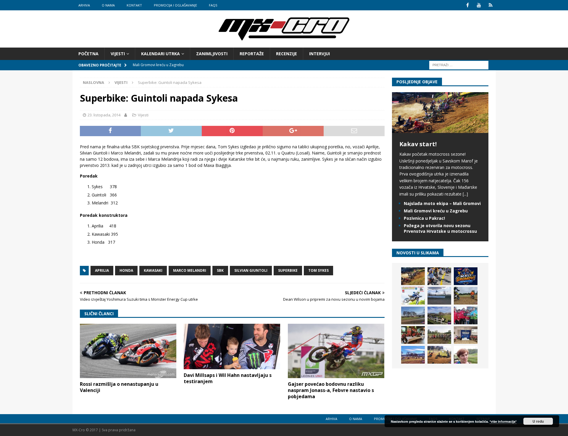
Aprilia (102, 270)
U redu (538, 421)
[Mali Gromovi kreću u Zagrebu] (465, 276)
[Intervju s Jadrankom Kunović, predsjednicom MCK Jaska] (465, 355)
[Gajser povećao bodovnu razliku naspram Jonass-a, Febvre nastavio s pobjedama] (336, 351)
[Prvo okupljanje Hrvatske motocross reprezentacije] (439, 335)
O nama (108, 5)
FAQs (213, 5)
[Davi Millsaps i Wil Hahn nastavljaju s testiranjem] (232, 346)
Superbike (288, 270)
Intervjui (319, 53)
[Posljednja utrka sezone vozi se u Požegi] (439, 355)
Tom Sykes (318, 270)
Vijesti (118, 53)
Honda (126, 270)
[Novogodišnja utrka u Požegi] (413, 355)
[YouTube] (479, 5)
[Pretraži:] (458, 65)
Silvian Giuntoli (250, 270)
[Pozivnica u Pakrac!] (413, 296)
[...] (465, 194)
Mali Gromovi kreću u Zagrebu (436, 211)
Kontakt (134, 5)
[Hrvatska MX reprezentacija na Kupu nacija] (413, 335)
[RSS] (490, 5)
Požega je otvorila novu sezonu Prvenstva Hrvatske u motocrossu (440, 228)
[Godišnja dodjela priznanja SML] (465, 335)
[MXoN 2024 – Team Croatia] (465, 315)
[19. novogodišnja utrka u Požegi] (439, 315)
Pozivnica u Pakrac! (424, 218)
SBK (220, 270)
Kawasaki (153, 270)
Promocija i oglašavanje (175, 5)
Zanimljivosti (211, 53)
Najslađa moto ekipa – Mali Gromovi (442, 203)
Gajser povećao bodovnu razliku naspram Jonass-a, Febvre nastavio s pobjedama (331, 390)
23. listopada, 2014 (104, 115)
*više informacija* (503, 421)
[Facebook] (467, 5)
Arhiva (84, 5)
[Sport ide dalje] (465, 296)
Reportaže (252, 53)
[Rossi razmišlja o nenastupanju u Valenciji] (128, 351)
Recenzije (286, 53)
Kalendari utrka (160, 53)
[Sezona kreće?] (413, 315)
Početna (88, 53)
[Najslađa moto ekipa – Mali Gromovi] (439, 276)
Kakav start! (418, 144)
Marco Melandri (189, 270)
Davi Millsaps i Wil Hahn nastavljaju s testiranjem (228, 378)
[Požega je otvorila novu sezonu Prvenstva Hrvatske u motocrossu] (439, 296)
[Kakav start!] (440, 129)
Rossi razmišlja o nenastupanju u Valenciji (119, 387)
